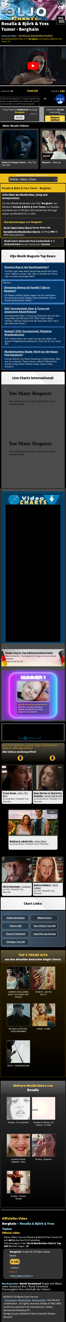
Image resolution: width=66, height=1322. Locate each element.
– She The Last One (19, 163)
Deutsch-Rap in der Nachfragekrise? (26, 267)
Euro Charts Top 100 (44, 926)
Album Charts (44, 918)
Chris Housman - (17, 886)
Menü (60, 18)
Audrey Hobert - (46, 886)
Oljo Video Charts (21, 1276)
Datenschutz (39, 1300)
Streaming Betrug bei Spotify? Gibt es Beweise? (27, 289)
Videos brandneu (16, 918)
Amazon (19, 117)
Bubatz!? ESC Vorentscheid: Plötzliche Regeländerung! (28, 333)
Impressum (10, 1300)
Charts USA (15, 926)
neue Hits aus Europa (44, 934)
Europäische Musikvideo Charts (22, 232)
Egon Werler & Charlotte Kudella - (48, 794)
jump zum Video (9, 35)
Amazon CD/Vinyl (55, 119)
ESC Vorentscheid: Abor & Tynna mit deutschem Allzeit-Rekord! (26, 310)
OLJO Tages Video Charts (18, 227)
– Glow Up (51, 162)
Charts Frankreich (15, 934)
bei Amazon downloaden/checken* (36, 35)
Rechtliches (24, 1300)
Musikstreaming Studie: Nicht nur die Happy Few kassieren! (31, 353)
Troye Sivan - (15, 794)
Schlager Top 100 (15, 942)
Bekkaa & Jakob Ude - (28, 841)
